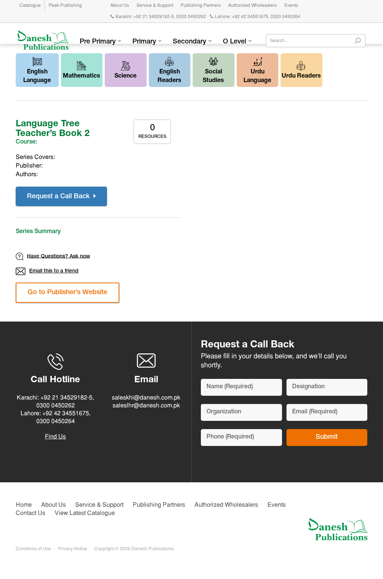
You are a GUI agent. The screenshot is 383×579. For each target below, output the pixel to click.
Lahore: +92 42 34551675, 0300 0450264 (257, 17)
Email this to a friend (54, 271)
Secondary (190, 42)
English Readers (169, 76)
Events (291, 5)
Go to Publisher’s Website (67, 292)
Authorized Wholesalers (252, 5)
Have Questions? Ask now (58, 256)
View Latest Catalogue (85, 513)
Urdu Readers (301, 76)
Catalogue (30, 5)
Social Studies (213, 76)
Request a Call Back (59, 196)
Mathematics (81, 76)
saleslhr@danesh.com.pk (146, 406)
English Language (37, 76)
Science (125, 76)
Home (24, 505)
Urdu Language (257, 76)
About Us (119, 5)
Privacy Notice (72, 549)
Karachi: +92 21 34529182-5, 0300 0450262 (161, 17)
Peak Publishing (65, 5)
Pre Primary (98, 42)
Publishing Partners (201, 5)
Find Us (55, 437)
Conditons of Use (33, 549)
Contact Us (30, 513)
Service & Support (155, 5)
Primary (145, 42)
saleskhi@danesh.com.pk (146, 398)
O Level (235, 42)
